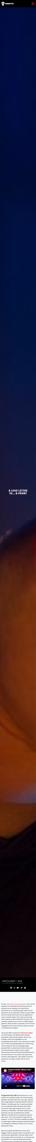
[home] (7, 4)
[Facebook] (11, 988)
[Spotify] (25, 988)
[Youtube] (18, 988)
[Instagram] (14, 988)
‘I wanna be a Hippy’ (26, 1033)
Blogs (20, 981)
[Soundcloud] (21, 988)
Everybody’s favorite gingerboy (16, 1004)
